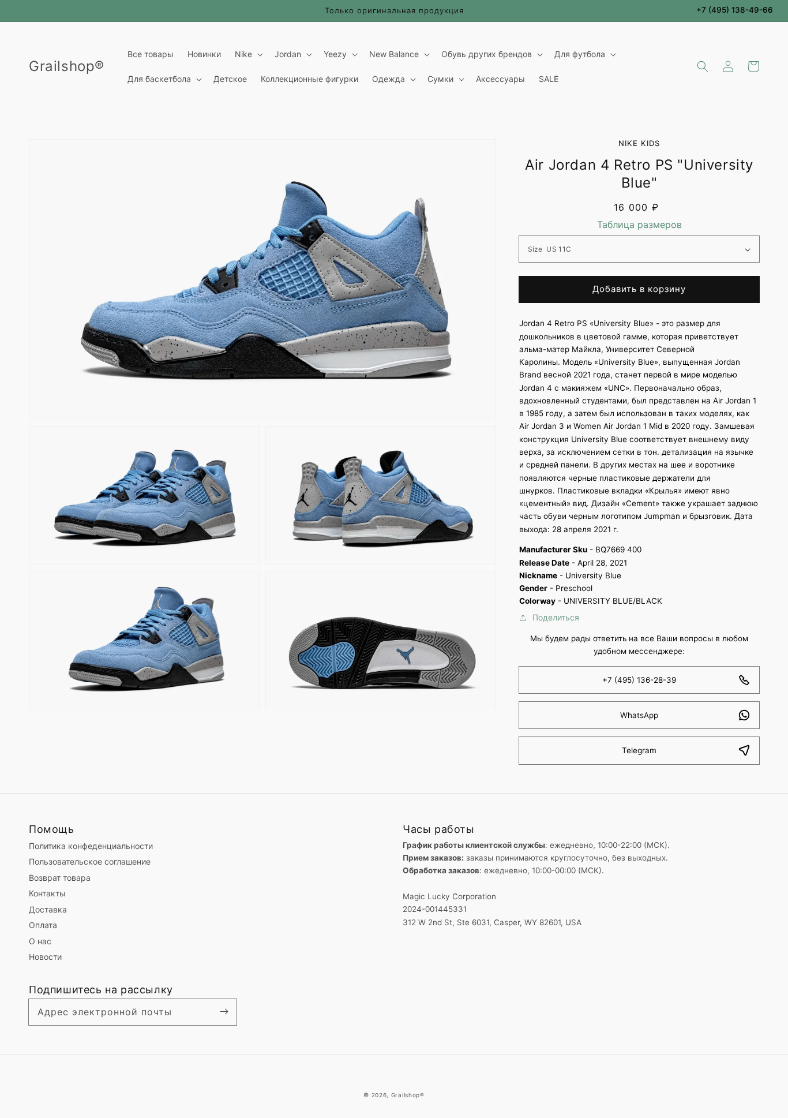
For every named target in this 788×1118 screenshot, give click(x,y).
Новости (45, 957)
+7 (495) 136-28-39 (639, 680)
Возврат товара (60, 878)
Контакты (47, 893)
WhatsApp (639, 715)
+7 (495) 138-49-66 (734, 9)
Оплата (43, 925)
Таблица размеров (639, 224)
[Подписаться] (224, 1011)
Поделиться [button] (555, 617)
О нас (40, 941)
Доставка (48, 909)
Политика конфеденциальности (91, 846)
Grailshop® (408, 1094)
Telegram (639, 750)
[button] (702, 66)
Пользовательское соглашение (90, 861)
